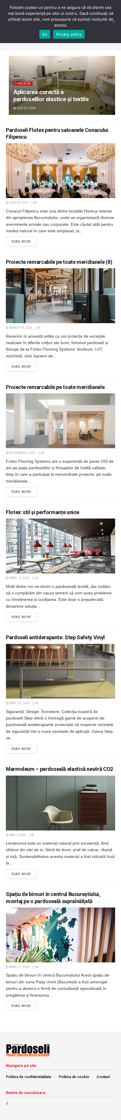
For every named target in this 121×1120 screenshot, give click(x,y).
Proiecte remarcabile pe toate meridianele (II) (59, 262)
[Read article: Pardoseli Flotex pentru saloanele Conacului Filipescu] (60, 170)
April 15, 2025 (19, 578)
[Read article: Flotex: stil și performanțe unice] (60, 546)
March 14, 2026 (20, 327)
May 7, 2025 (17, 835)
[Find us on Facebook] (7, 1104)
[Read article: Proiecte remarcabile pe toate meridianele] (60, 420)
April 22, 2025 (19, 703)
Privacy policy (69, 34)
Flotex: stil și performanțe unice (42, 512)
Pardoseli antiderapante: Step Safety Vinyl (55, 637)
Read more (24, 241)
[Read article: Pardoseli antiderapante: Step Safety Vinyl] (60, 671)
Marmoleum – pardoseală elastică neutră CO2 (59, 769)
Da (44, 34)
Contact (103, 1077)
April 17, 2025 (19, 967)
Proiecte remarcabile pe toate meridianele (55, 387)
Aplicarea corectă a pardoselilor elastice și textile (50, 96)
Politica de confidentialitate (28, 1077)
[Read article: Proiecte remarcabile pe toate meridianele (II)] (60, 295)
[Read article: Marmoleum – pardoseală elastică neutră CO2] (60, 803)
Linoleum (23, 83)
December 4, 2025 (22, 452)
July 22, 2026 (26, 108)
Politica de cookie (74, 1077)
